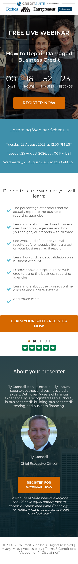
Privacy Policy (10, 549)
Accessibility (32, 549)
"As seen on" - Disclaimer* (39, 552)
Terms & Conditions (60, 549)
